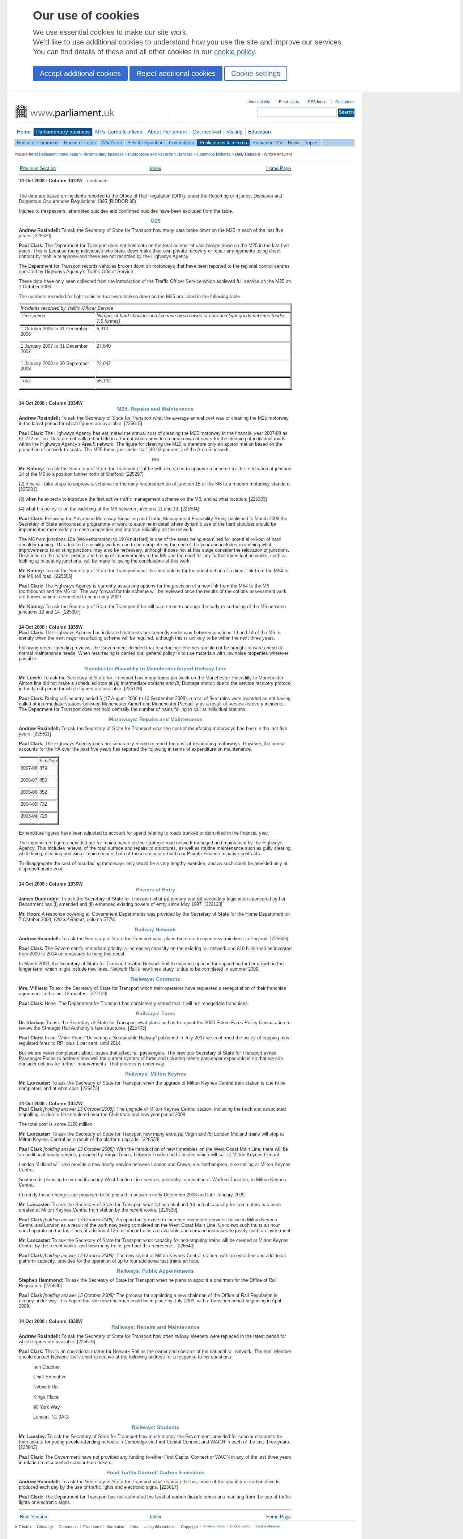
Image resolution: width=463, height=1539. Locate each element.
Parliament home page (58, 154)
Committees (181, 142)
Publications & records (223, 142)
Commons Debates (214, 154)
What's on (111, 142)
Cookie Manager (268, 1526)
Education (259, 132)
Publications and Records (150, 154)
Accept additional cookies (80, 73)
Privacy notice (214, 1526)
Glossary (45, 1527)
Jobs (133, 1527)
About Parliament (167, 132)
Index (155, 168)
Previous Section (38, 168)
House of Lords (80, 142)
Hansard (184, 154)
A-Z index (22, 1527)
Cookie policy (240, 1526)
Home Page (278, 168)
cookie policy (234, 52)
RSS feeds (317, 101)
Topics (312, 142)
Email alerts (289, 101)
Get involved (206, 132)
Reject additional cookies (176, 73)
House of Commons (38, 142)
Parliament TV (267, 142)
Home (24, 132)
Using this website (159, 1527)
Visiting (234, 132)
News (294, 142)
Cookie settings (255, 73)
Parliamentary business (63, 132)
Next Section (33, 1516)
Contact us (344, 101)
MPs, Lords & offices (118, 132)
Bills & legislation (145, 142)
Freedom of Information (103, 1527)
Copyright (189, 1527)
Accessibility (259, 101)
